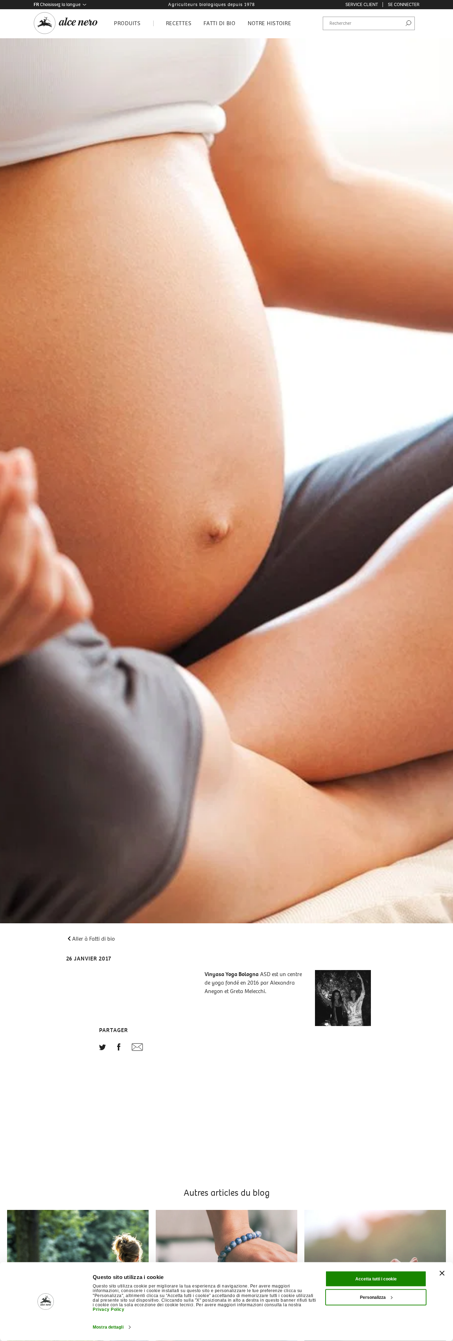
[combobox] (369, 23)
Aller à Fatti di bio (93, 938)
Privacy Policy (108, 1309)
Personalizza (373, 1297)
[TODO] (102, 1048)
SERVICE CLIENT (361, 4)
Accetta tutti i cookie (376, 1279)
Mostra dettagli (108, 1327)
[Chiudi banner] (442, 1273)
